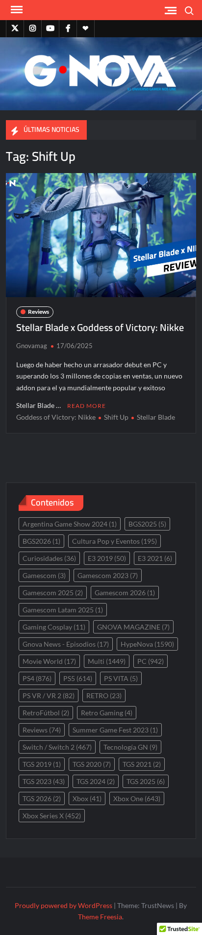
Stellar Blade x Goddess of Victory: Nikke (100, 327)
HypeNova (147, 644)
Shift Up (116, 417)
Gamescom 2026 (125, 592)
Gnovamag (31, 346)
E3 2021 (155, 558)
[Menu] (15, 10)
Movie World (49, 661)
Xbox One (136, 798)
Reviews (38, 311)
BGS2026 (41, 541)
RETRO (104, 695)
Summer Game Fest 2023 (115, 730)
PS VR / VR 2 (49, 695)
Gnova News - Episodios (66, 644)
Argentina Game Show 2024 (70, 524)
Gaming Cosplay (54, 627)
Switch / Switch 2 (57, 747)
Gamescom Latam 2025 (63, 610)
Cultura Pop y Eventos (114, 541)
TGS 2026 (42, 798)
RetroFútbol (46, 712)
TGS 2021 (142, 764)
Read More (86, 405)
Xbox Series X (52, 815)
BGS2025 (147, 524)
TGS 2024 (95, 781)
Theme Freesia (100, 916)
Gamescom (44, 575)
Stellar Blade (156, 417)
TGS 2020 (92, 764)
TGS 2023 (44, 781)
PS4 (37, 678)
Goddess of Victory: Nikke (56, 417)
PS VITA (121, 678)
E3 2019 (107, 558)
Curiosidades (49, 558)
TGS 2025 (145, 781)
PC (150, 661)
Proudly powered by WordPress (63, 905)
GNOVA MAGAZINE (133, 627)
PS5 (77, 678)
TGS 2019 (42, 764)
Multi (107, 661)
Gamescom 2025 (53, 592)
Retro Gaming (106, 712)
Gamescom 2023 (107, 575)
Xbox (87, 798)
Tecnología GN (130, 747)
